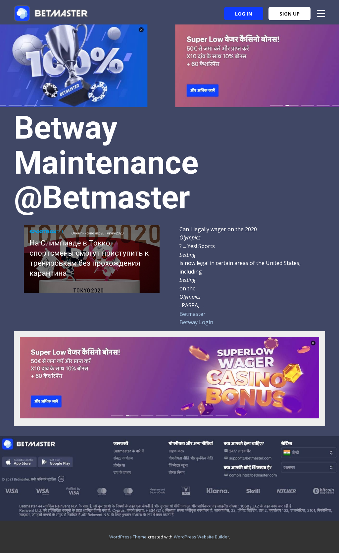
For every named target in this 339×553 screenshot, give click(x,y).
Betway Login (196, 322)
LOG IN (243, 13)
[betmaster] (51, 13)
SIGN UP (289, 13)
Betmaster (192, 314)
